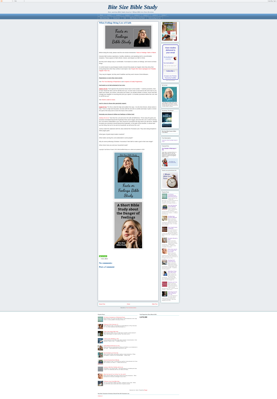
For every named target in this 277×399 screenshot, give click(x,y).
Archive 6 (155, 15)
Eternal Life (116, 18)
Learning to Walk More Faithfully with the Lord (113, 367)
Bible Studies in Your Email (137, 18)
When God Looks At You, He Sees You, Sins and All (172, 250)
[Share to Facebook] (105, 258)
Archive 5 (146, 15)
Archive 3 (127, 15)
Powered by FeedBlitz (170, 78)
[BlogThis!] (103, 258)
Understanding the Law (155, 18)
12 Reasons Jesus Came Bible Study (111, 381)
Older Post (154, 304)
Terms (170, 80)
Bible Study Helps (105, 18)
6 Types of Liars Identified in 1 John (111, 338)
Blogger (145, 390)
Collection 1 (100, 396)
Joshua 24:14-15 (104, 118)
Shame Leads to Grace (108, 99)
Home (101, 15)
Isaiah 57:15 (102, 107)
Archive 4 (136, 15)
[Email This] (101, 258)
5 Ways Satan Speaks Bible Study (111, 331)
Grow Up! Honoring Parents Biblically (172, 206)
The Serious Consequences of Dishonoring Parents (172, 195)
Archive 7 (164, 15)
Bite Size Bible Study (132, 7)
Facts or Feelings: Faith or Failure (146, 52)
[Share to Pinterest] (107, 258)
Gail (125, 18)
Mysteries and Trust (172, 282)
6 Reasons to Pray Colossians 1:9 (111, 324)
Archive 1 (109, 15)
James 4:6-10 (103, 89)
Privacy (173, 80)
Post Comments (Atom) (131, 307)
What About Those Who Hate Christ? (172, 272)
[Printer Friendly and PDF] (103, 256)
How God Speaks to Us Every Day (111, 352)
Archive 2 (118, 15)
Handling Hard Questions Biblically (172, 217)
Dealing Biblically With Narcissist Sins (112, 345)
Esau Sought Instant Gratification (172, 228)
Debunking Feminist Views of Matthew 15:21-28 (172, 293)
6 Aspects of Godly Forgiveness (133, 81)
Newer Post (102, 304)
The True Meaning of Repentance (111, 81)
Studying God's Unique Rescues (172, 261)
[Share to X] (104, 258)
